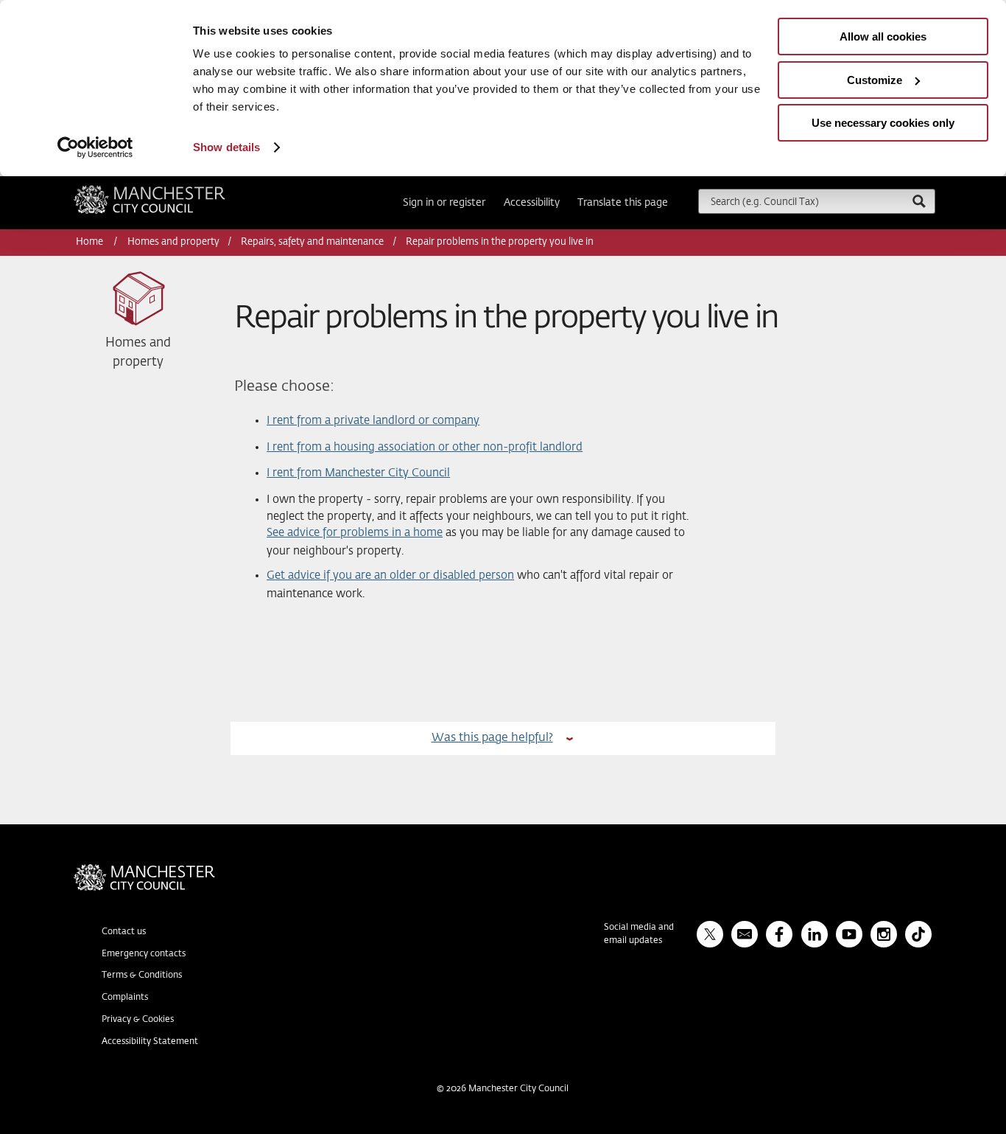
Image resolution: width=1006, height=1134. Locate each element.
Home (90, 242)
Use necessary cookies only (883, 122)
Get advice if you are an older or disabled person (390, 575)
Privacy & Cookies (138, 1019)
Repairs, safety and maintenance (312, 242)
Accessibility (532, 203)
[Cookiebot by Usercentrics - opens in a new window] (95, 147)
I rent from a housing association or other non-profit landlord (425, 447)
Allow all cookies (883, 36)
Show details (226, 147)
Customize (874, 80)
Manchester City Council (169, 191)
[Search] (918, 201)
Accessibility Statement (150, 1041)
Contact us (124, 932)
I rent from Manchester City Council (358, 473)
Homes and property (173, 242)
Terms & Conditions (142, 975)
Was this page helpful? (492, 737)
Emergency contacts (144, 954)
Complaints (125, 997)
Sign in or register (444, 203)
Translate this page (622, 203)
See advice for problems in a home (355, 532)
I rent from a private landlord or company (373, 420)
